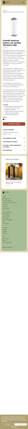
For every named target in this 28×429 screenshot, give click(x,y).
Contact (4, 240)
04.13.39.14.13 (8, 242)
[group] (14, 174)
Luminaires (5, 204)
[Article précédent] (3, 171)
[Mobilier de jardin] (21, 199)
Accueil (4, 196)
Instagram (5, 227)
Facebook (5, 229)
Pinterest (5, 231)
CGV (4, 236)
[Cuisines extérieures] (21, 201)
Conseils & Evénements (8, 219)
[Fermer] (26, 416)
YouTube (4, 233)
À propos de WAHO (7, 212)
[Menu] (23, 2)
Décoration (5, 206)
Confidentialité (6, 238)
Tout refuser (7, 424)
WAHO (7, 2)
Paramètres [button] (14, 427)
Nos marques (6, 217)
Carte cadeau (6, 223)
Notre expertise (6, 214)
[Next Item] (23, 26)
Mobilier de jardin (6, 198)
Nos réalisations (6, 216)
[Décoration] (21, 207)
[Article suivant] (24, 171)
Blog (4, 221)
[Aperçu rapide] (14, 171)
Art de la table (6, 208)
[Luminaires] (21, 205)
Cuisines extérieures (7, 200)
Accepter (21, 424)
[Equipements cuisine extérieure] (21, 203)
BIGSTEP (10, 247)
